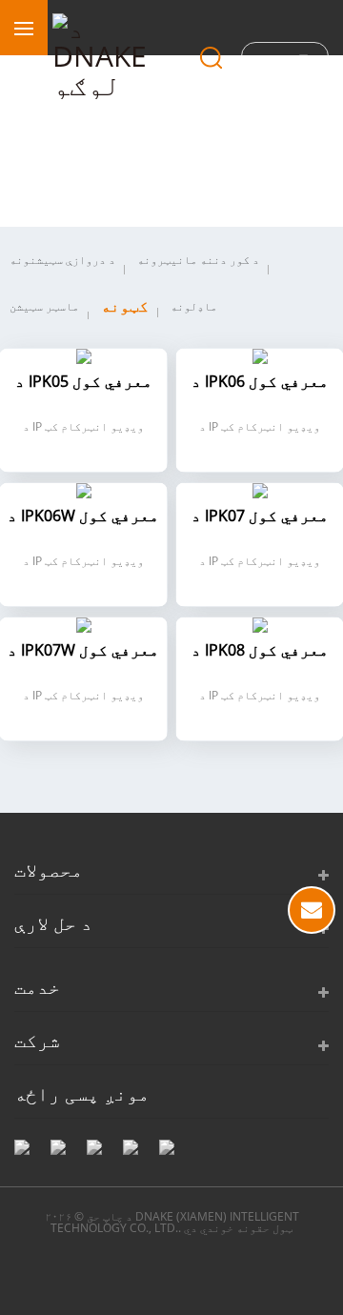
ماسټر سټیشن (44, 306)
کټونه (125, 305)
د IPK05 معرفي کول (83, 383)
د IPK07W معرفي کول (83, 651)
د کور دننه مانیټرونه (198, 260)
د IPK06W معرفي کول (83, 517)
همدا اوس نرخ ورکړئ (311, 910)
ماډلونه (194, 306)
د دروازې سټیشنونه (62, 260)
